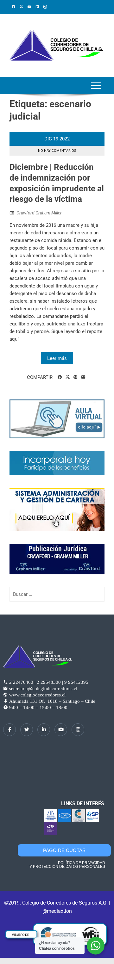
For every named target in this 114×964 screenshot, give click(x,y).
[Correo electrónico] (83, 377)
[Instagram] (78, 729)
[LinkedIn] (43, 729)
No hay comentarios (57, 151)
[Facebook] (9, 729)
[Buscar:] (57, 594)
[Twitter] (26, 729)
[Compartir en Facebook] (60, 377)
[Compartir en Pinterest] (75, 377)
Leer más (57, 358)
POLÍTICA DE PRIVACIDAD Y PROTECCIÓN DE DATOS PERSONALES (67, 865)
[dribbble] (60, 729)
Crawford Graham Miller (39, 212)
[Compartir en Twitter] (68, 377)
